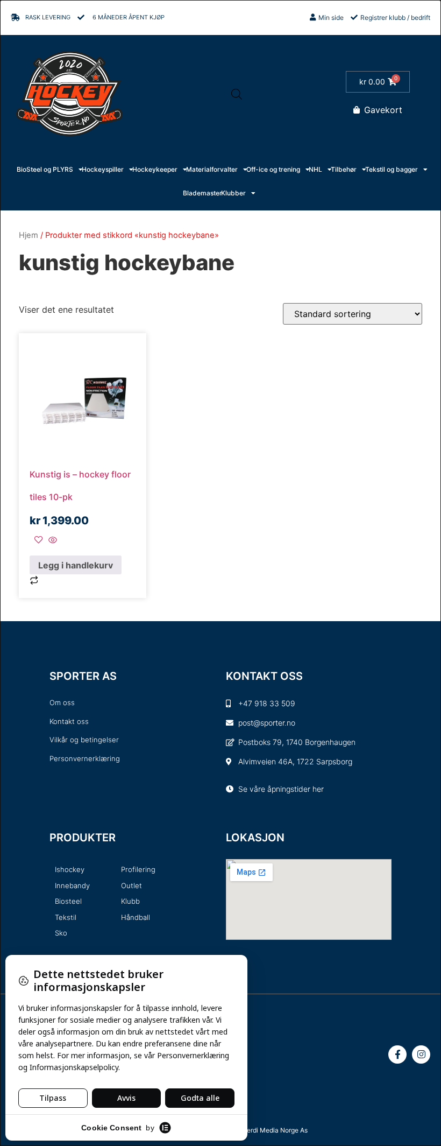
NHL (315, 169)
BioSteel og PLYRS (45, 169)
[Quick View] (51, 540)
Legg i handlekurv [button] (75, 565)
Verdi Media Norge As (275, 1130)
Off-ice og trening (273, 169)
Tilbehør (344, 169)
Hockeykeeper (154, 169)
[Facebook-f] (397, 1054)
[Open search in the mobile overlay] (236, 94)
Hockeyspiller (103, 169)
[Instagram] (421, 1054)
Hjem (28, 235)
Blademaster (202, 193)
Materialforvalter (212, 169)
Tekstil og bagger (391, 169)
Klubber (233, 193)
